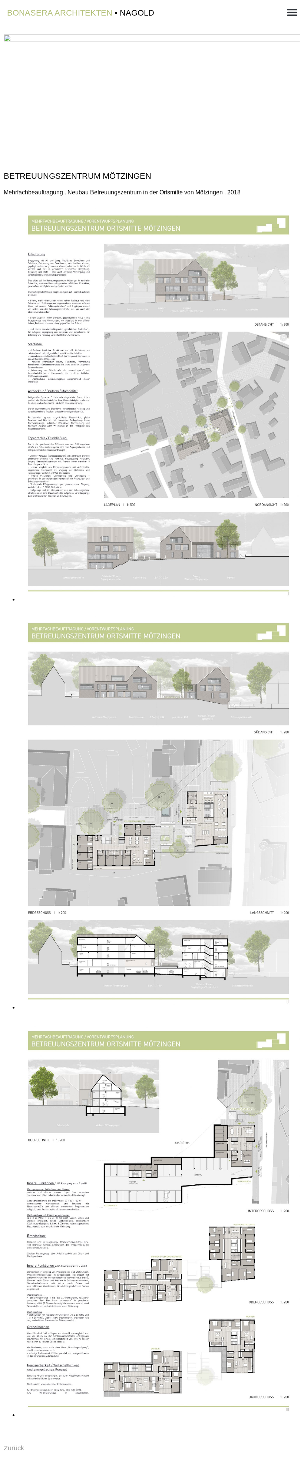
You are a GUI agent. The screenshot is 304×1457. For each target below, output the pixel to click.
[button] (292, 12)
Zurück (14, 1448)
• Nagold (80, 12)
